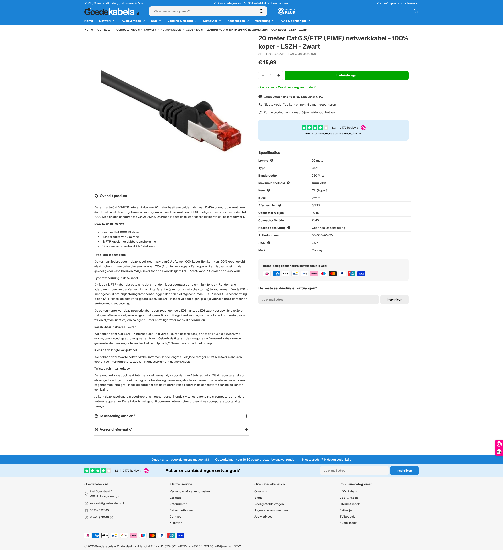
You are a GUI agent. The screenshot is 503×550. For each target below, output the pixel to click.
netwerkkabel (139, 207)
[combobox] (208, 11)
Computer (104, 29)
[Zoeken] (261, 11)
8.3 (207, 459)
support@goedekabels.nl (107, 503)
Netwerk (150, 29)
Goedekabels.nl (106, 546)
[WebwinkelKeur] (286, 11)
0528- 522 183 (99, 510)
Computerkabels (128, 29)
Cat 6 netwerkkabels (223, 357)
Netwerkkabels (171, 29)
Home (88, 29)
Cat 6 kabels (194, 29)
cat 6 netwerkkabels (218, 338)
